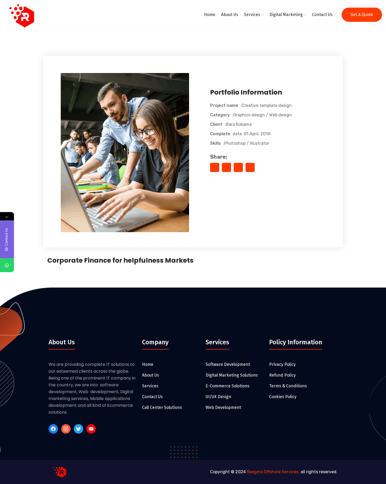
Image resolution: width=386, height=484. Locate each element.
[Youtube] (91, 429)
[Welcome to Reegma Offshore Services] (24, 16)
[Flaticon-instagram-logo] (66, 429)
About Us (229, 14)
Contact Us (322, 14)
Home (209, 14)
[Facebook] (53, 429)
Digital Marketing (286, 14)
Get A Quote (362, 14)
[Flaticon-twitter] (78, 429)
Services (252, 14)
